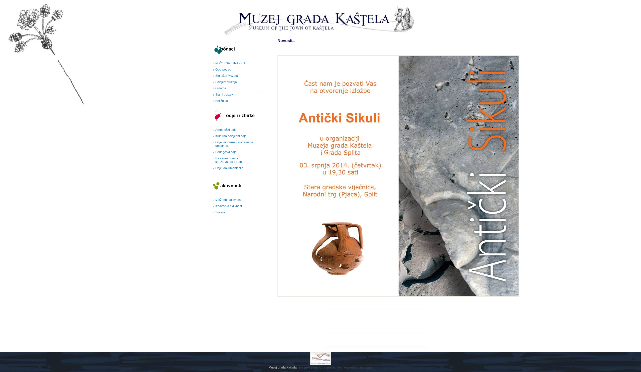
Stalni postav (224, 94)
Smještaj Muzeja (226, 76)
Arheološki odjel (226, 130)
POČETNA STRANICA (230, 63)
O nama (220, 88)
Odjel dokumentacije (229, 168)
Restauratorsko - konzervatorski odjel (229, 160)
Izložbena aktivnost (228, 200)
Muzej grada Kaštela (283, 367)
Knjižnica (221, 101)
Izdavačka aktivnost (228, 206)
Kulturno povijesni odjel (231, 136)
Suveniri (221, 212)
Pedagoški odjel (226, 152)
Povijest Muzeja (226, 82)
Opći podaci (223, 69)
